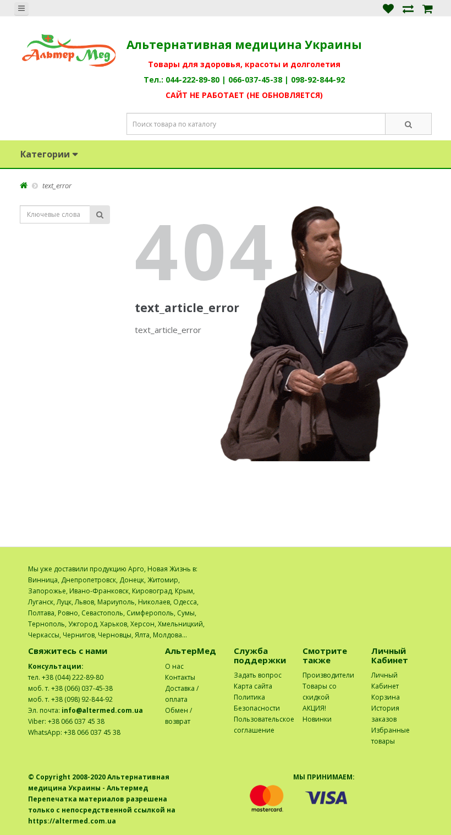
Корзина (385, 697)
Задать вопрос (258, 675)
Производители (328, 675)
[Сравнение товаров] (408, 8)
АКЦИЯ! (314, 708)
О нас (174, 666)
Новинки (317, 719)
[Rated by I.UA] (399, 569)
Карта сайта (253, 686)
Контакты (180, 677)
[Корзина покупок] (428, 8)
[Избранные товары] (388, 8)
